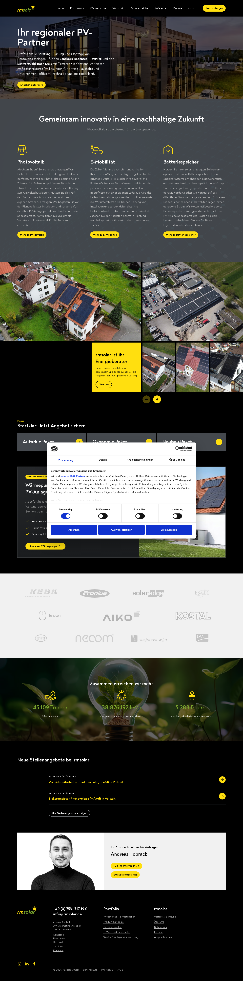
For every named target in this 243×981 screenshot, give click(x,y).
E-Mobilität (118, 8)
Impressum (107, 969)
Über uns (104, 384)
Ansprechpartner (163, 937)
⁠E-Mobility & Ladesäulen (116, 932)
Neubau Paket (177, 442)
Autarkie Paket (38, 442)
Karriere (177, 8)
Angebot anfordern (31, 84)
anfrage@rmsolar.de (125, 874)
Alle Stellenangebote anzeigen (69, 813)
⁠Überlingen (59, 938)
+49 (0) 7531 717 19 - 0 (126, 866)
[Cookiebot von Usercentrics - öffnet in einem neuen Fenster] (177, 448)
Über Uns (159, 921)
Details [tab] (103, 459)
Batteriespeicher (139, 8)
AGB (120, 969)
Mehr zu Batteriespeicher (181, 234)
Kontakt (192, 8)
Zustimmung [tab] (65, 460)
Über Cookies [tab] (177, 459)
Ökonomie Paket (110, 442)
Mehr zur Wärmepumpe (43, 546)
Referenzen (161, 8)
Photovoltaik (77, 8)
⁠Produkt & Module (113, 921)
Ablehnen (74, 529)
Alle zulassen (169, 529)
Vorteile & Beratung (165, 916)
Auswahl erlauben (121, 529)
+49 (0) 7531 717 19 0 (70, 908)
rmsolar (60, 8)
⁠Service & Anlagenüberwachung (120, 937)
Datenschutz (90, 969)
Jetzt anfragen (214, 8)
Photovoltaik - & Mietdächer (119, 916)
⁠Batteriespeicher (112, 927)
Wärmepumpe (98, 8)
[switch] (103, 516)
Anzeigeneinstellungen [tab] (140, 459)
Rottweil (58, 942)
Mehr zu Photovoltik (32, 234)
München (58, 950)
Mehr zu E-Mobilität (105, 234)
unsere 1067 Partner (73, 476)
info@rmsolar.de (67, 914)
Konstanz (58, 934)
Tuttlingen (58, 946)
